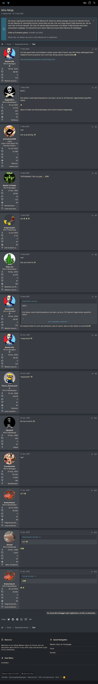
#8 (96, 335)
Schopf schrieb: (28, 576)
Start (57, 677)
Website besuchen (11, 81)
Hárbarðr (9, 430)
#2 (96, 88)
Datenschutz (32, 677)
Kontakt (53, 653)
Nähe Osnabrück (11, 565)
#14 (95, 572)
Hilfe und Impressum (46, 677)
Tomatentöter (9, 466)
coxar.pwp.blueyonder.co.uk (15, 209)
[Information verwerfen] (93, 21)
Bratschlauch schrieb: (30, 537)
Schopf (9, 545)
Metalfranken (13, 483)
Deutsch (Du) (28, 674)
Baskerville (7, 14)
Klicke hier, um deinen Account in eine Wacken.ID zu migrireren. (32, 37)
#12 (95, 490)
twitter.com (13, 166)
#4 (96, 173)
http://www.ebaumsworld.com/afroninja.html (37, 59)
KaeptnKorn (9, 100)
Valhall (15, 447)
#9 (96, 374)
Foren (52, 648)
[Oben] (61, 677)
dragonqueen (9, 228)
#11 (95, 454)
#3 (96, 127)
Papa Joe (9, 267)
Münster (14, 163)
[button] (3, 3)
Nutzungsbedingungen (17, 677)
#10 (95, 418)
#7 (96, 297)
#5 (96, 215)
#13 (95, 532)
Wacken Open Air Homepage (60, 644)
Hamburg (14, 120)
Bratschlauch (9, 503)
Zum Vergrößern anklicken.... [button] (58, 322)
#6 (96, 254)
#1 (96, 49)
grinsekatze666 (9, 139)
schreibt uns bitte (36, 33)
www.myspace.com (12, 411)
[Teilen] (92, 49)
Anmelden (5, 663)
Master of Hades (9, 185)
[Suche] (94, 3)
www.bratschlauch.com (13, 526)
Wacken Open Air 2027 (10, 674)
